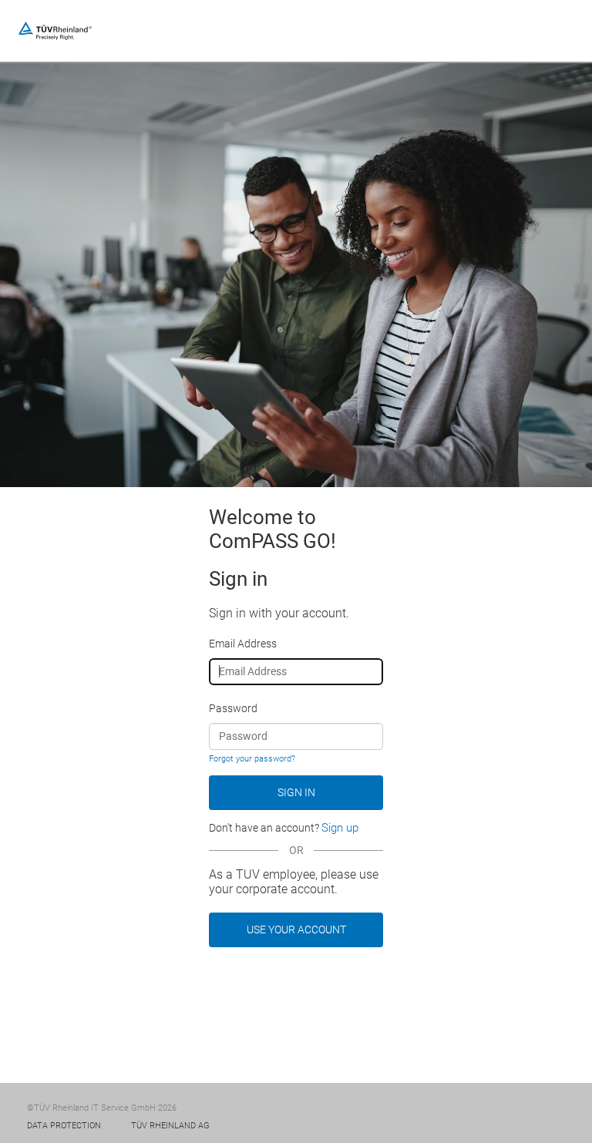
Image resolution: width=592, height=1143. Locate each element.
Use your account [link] (296, 929)
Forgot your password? (252, 759)
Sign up (339, 828)
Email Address (243, 643)
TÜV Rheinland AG (170, 1126)
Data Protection (64, 1126)
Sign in (296, 792)
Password (233, 708)
